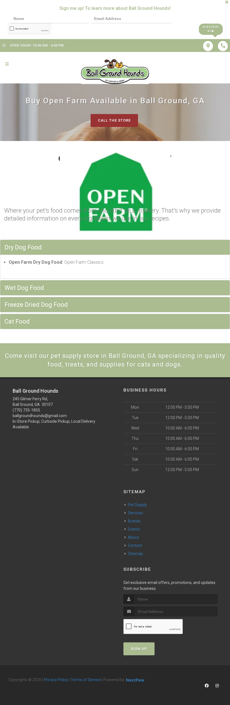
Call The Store (114, 120)
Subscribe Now (211, 29)
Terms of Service (86, 679)
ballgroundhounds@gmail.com (40, 415)
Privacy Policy (56, 679)
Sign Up (139, 649)
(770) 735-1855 (26, 410)
